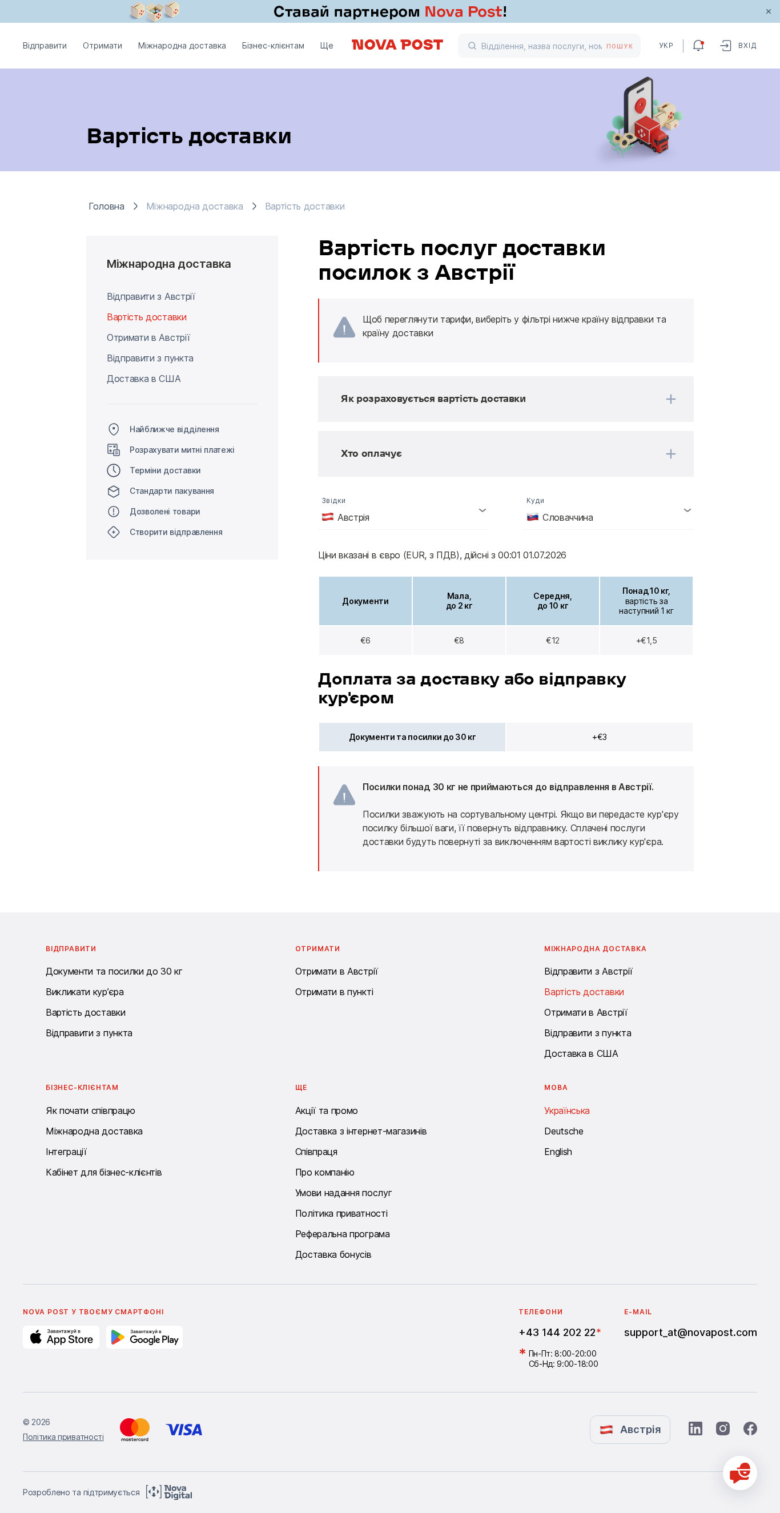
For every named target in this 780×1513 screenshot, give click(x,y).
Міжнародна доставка (182, 45)
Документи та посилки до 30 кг (114, 971)
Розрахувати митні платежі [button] (182, 449)
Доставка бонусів (333, 1254)
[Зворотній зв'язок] (740, 1473)
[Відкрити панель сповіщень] (698, 45)
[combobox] (403, 509)
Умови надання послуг (343, 1192)
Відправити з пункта (150, 358)
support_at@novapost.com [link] (690, 1332)
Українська (567, 1110)
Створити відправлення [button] (176, 532)
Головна (106, 206)
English (558, 1151)
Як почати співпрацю (90, 1110)
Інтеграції (66, 1151)
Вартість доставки (147, 317)
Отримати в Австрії (148, 337)
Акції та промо (327, 1110)
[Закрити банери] (768, 11)
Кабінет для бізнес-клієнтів (104, 1172)
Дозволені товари (165, 511)
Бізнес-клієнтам (273, 45)
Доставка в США (144, 378)
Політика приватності (341, 1213)
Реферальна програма (342, 1234)
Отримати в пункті (334, 991)
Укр (666, 45)
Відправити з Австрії (151, 296)
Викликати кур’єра (85, 991)
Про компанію (325, 1172)
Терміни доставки (165, 470)
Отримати (102, 45)
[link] (390, 11)
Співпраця (316, 1151)
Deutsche (563, 1131)
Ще (326, 45)
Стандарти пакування (172, 491)
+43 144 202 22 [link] (557, 1332)
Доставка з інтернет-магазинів (361, 1131)
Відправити (45, 45)
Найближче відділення (174, 429)
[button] (491, 399)
